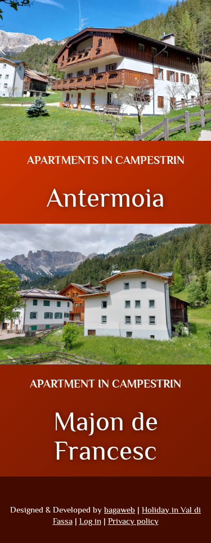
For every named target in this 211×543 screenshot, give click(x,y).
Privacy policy (133, 521)
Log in (90, 521)
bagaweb (119, 509)
